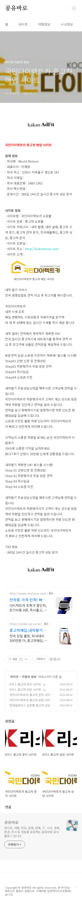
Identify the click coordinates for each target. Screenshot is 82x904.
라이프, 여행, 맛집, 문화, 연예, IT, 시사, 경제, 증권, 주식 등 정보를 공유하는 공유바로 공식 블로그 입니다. (32, 832)
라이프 (23, 24)
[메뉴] (74, 8)
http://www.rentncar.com (27, 593)
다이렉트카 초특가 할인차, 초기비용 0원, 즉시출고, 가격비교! (28, 607)
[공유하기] (21, 659)
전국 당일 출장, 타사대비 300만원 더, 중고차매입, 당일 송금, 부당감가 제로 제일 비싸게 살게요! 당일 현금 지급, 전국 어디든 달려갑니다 (27, 638)
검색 (64, 8)
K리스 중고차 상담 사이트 (25, 689)
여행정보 (44, 24)
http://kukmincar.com (42, 249)
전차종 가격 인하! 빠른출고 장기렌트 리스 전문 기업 (27, 599)
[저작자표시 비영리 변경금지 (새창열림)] (54, 659)
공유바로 (16, 8)
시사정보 (67, 24)
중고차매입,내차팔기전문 (27, 630)
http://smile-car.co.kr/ (25, 624)
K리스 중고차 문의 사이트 (25, 684)
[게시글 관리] (26, 659)
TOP (73, 889)
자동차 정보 (29, 677)
